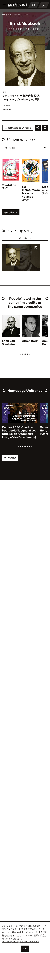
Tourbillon (9, 185)
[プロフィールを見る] (43, 5)
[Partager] (38, 128)
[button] (36, 248)
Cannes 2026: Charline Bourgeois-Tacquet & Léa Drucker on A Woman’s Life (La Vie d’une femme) (19, 432)
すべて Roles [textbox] (11, 147)
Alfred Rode (30, 341)
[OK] (25, 948)
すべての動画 (10, 458)
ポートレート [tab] (25, 238)
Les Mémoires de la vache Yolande (31, 191)
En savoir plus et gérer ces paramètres (20, 941)
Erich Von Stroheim (8, 342)
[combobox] (25, 148)
